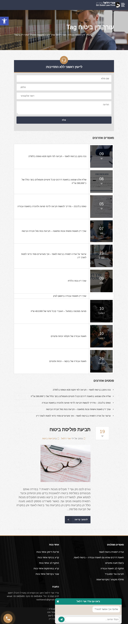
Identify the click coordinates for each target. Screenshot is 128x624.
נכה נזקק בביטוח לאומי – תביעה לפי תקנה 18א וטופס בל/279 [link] (57, 156)
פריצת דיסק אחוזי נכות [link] (47, 552)
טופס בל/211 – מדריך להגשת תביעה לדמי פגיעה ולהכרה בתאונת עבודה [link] (52, 206)
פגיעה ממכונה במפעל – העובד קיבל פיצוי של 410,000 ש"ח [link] (58, 311)
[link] (4, 21)
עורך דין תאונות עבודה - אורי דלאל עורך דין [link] (68, 35)
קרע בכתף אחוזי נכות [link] (48, 557)
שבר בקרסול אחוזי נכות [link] (47, 574)
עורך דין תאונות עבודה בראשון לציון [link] (69, 296)
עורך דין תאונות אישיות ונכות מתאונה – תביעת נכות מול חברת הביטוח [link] (54, 231)
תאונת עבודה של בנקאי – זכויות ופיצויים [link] (67, 361)
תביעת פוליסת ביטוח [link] (70, 429)
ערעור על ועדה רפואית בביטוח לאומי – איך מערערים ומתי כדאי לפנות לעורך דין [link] (73, 416)
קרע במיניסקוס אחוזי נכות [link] (46, 568)
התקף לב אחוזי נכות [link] (49, 563)
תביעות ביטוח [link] (48, 438)
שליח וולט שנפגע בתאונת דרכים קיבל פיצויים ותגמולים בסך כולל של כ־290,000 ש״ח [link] (71, 396)
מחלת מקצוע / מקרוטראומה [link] (110, 579)
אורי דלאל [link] (66, 438)
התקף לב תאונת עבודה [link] (112, 568)
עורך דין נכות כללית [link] (77, 281)
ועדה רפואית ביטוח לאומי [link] (111, 552)
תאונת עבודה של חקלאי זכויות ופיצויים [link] (68, 336)
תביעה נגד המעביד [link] (114, 574)
